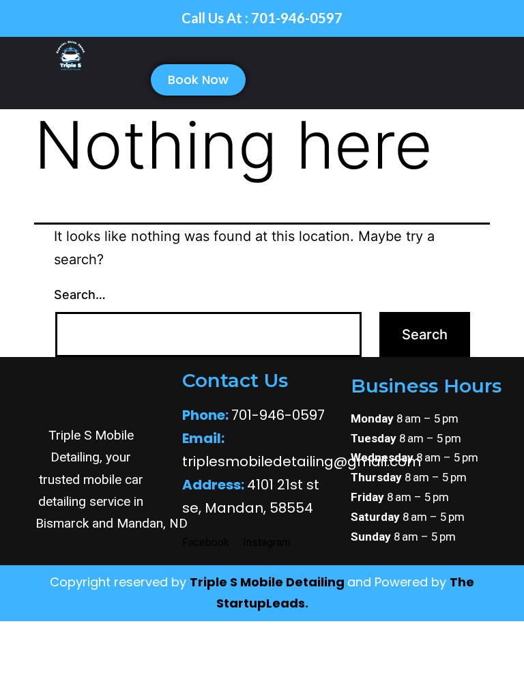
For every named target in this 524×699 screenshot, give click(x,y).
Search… (80, 294)
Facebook (205, 542)
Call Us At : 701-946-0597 (262, 18)
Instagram (267, 542)
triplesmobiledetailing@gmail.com (301, 461)
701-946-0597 (253, 415)
